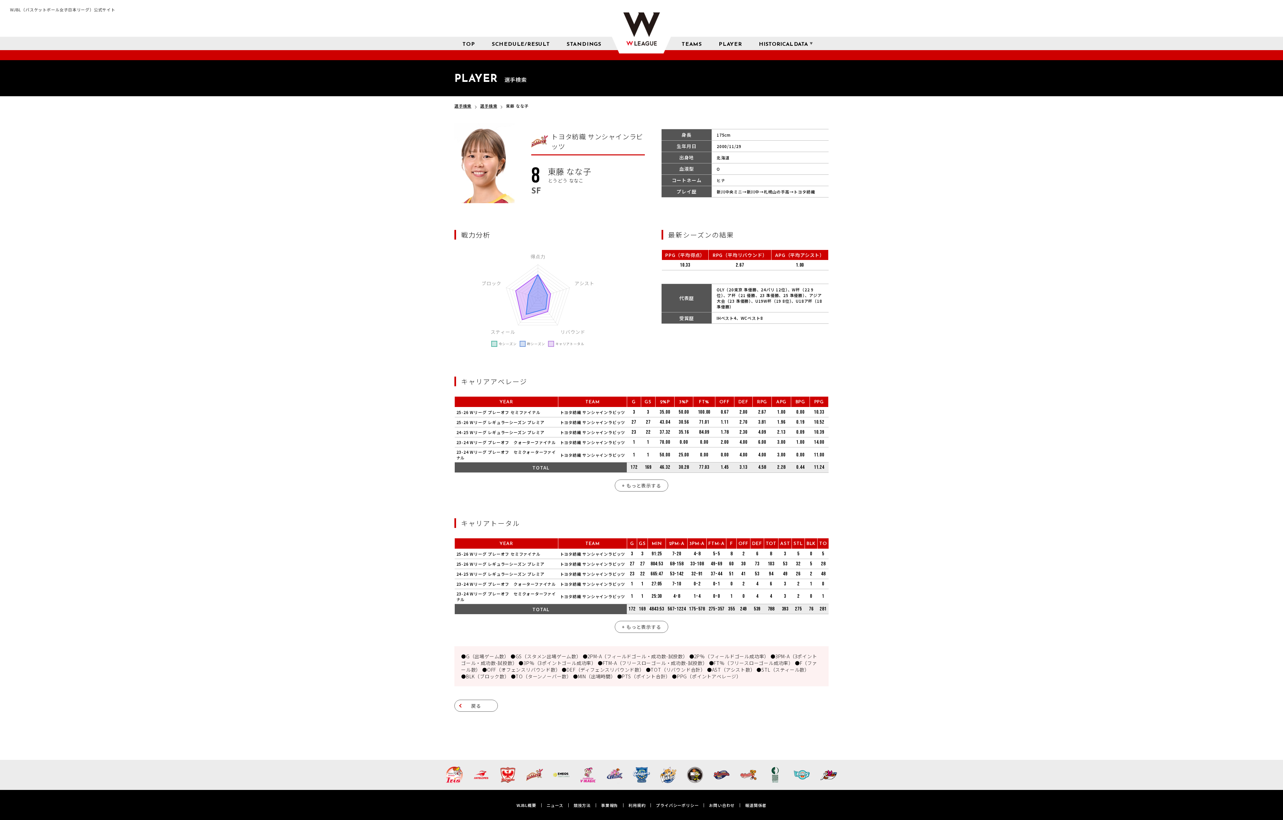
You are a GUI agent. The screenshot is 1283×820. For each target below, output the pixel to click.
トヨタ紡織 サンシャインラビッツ (592, 412)
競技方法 (582, 805)
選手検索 (462, 106)
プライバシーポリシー (677, 805)
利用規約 (637, 805)
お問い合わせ (722, 805)
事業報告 (609, 805)
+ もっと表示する (641, 485)
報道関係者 (755, 805)
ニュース (555, 805)
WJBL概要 (526, 805)
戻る (476, 705)
